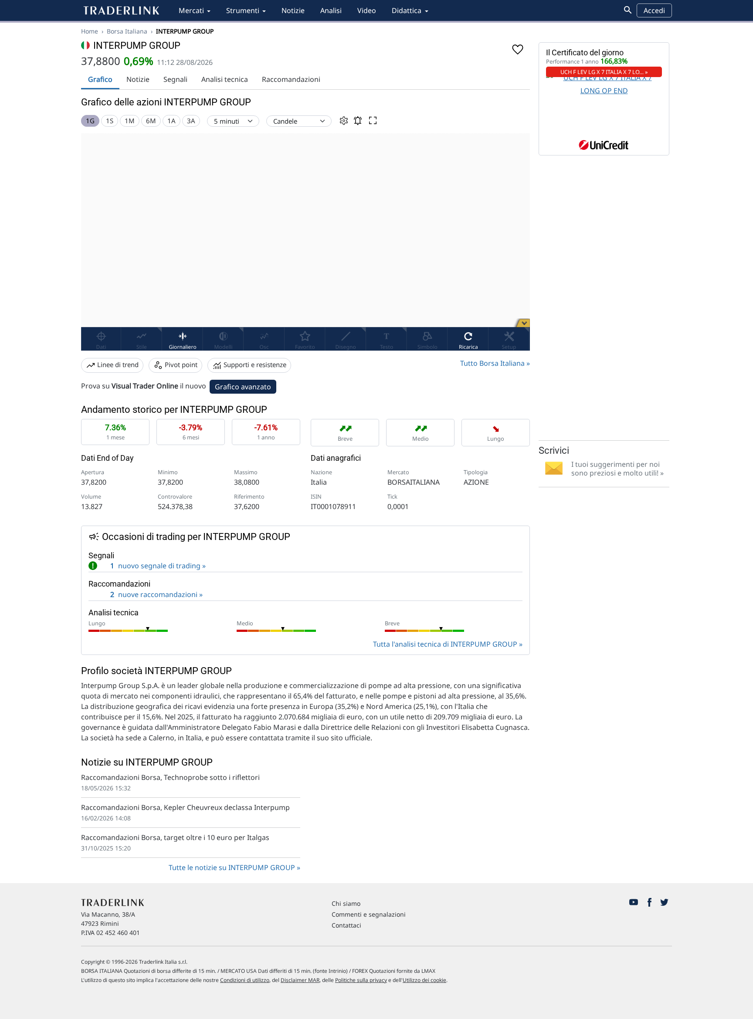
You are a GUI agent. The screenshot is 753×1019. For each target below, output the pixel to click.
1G (90, 120)
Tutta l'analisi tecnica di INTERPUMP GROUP (445, 644)
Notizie (293, 10)
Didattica (406, 10)
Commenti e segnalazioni (369, 914)
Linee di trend (117, 364)
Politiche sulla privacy (361, 980)
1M (130, 120)
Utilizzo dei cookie (424, 980)
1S (109, 120)
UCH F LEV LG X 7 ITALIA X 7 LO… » (604, 72)
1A (171, 120)
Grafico (100, 79)
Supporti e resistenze (254, 364)
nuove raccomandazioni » (156, 594)
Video (366, 10)
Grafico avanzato (243, 386)
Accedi (654, 10)
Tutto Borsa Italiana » (495, 363)
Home (89, 31)
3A (191, 120)
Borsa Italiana (127, 31)
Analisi (331, 10)
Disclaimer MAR (300, 980)
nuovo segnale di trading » (149, 565)
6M (151, 120)
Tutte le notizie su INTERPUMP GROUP (232, 867)
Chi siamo (346, 903)
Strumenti (242, 10)
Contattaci (346, 925)
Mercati (191, 10)
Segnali (175, 79)
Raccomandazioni (291, 79)
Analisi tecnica (224, 79)
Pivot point (180, 364)
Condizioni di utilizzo (244, 980)
